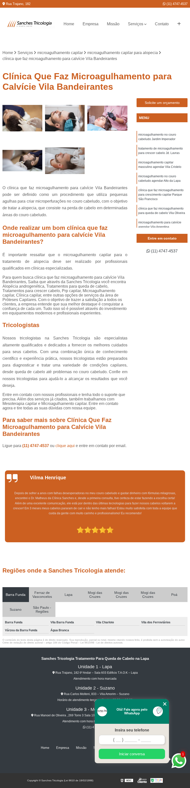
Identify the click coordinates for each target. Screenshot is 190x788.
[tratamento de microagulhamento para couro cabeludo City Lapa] (22, 161)
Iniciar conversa (132, 754)
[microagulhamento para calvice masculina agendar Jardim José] (22, 118)
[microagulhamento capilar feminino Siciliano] (107, 118)
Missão (113, 24)
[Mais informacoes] (179, 24)
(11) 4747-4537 (177, 4)
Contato (162, 24)
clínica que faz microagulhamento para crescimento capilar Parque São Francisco (161, 194)
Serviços (135, 24)
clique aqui (65, 446)
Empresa (90, 24)
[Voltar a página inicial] (30, 24)
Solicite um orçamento (162, 103)
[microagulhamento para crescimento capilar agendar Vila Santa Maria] (65, 161)
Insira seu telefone (132, 730)
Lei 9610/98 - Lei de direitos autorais (101, 642)
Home (69, 24)
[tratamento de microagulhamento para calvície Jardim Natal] (65, 118)
